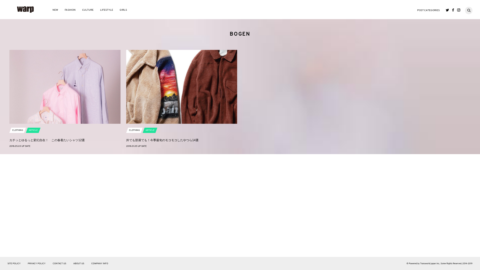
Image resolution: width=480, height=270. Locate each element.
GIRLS (123, 10)
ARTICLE (33, 130)
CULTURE (88, 10)
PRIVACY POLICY (37, 263)
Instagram (458, 10)
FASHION (70, 10)
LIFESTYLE (106, 10)
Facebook (453, 10)
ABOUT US (78, 263)
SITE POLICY (14, 263)
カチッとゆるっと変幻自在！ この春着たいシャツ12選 (47, 140)
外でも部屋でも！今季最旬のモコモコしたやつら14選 (162, 140)
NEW (55, 10)
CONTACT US (59, 263)
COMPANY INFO (99, 263)
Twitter (447, 10)
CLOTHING (17, 130)
